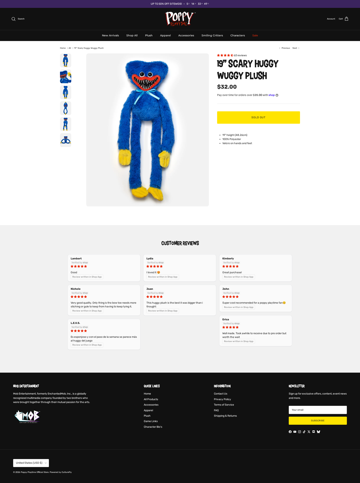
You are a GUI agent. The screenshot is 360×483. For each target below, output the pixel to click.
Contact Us (220, 393)
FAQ (216, 410)
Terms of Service (224, 404)
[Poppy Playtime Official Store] (180, 19)
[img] (104, 266)
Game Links (151, 421)
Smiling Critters (212, 35)
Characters (237, 35)
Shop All (132, 35)
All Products (151, 399)
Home (63, 48)
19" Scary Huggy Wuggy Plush (89, 48)
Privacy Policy (222, 399)
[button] (225, 55)
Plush (149, 35)
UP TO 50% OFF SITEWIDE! (166, 3)
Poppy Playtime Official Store (35, 472)
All (70, 48)
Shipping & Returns (225, 415)
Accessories (186, 35)
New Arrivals (110, 35)
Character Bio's (153, 426)
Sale (255, 35)
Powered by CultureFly (61, 472)
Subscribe (318, 420)
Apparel (165, 35)
